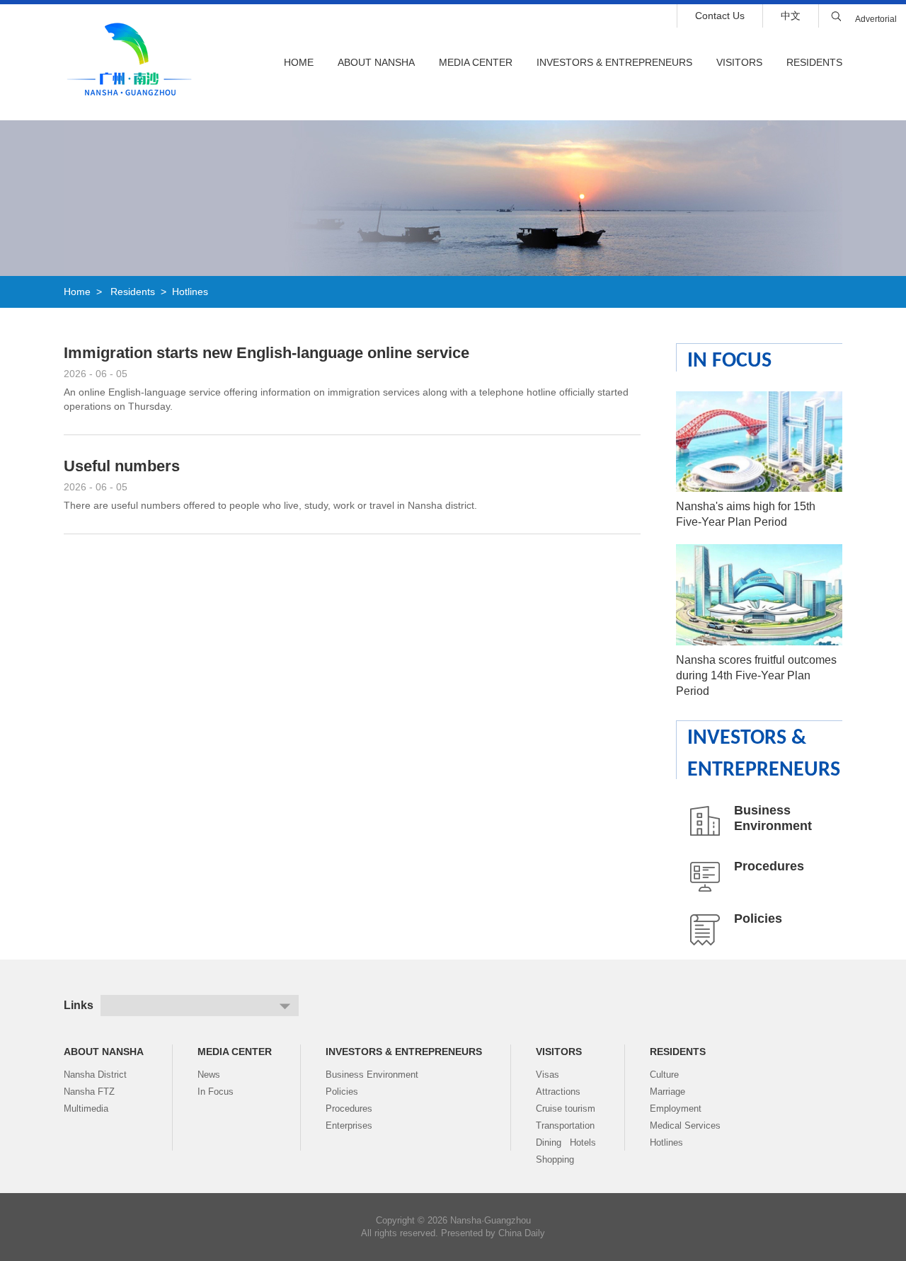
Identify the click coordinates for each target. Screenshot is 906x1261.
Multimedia (86, 1108)
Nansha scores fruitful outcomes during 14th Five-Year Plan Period (756, 675)
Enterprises (349, 1125)
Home (299, 62)
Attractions (558, 1091)
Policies (758, 918)
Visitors (739, 62)
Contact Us (720, 15)
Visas (547, 1074)
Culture (664, 1074)
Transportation (565, 1125)
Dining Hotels (566, 1142)
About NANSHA (376, 62)
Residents (814, 62)
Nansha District (95, 1074)
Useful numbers (122, 466)
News (208, 1074)
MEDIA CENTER (475, 62)
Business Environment (372, 1074)
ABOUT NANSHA (104, 1051)
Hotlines (190, 291)
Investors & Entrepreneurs (614, 62)
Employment (675, 1108)
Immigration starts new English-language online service (266, 353)
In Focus (729, 361)
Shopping (555, 1159)
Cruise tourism (565, 1108)
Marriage (667, 1091)
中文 (791, 15)
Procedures (769, 866)
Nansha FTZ (89, 1091)
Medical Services (685, 1125)
